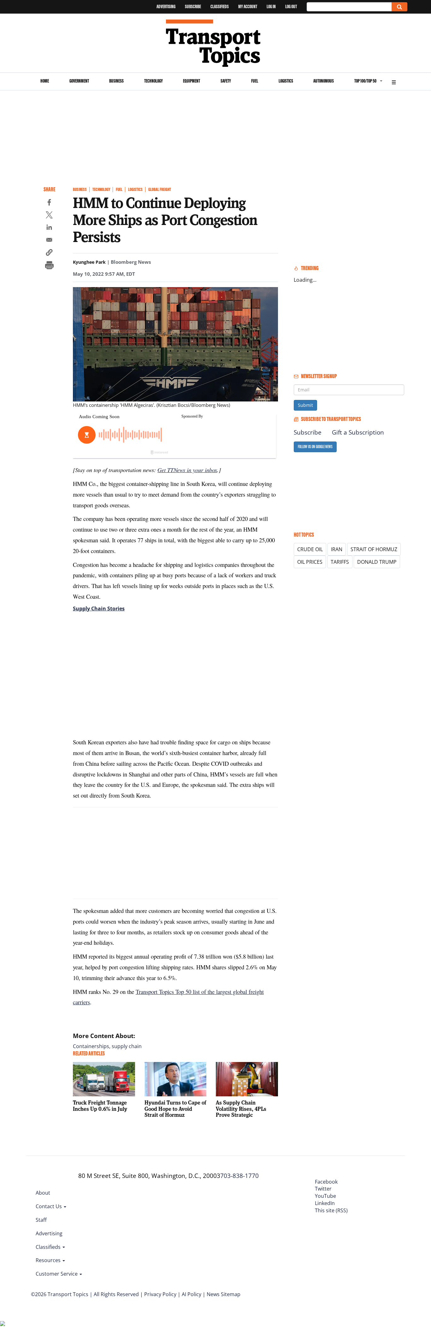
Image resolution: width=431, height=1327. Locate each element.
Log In (271, 6)
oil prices (309, 561)
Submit (305, 405)
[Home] (215, 43)
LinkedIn (325, 1203)
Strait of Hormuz (374, 549)
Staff (41, 1219)
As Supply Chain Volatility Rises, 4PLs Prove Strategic (241, 1109)
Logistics (286, 81)
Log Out (291, 6)
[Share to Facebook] (49, 203)
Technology (153, 81)
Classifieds (219, 6)
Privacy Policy (160, 1294)
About (43, 1192)
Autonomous (323, 81)
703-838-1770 (239, 1176)
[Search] (399, 6)
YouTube (325, 1195)
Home (44, 81)
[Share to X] (49, 216)
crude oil (310, 549)
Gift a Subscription (358, 432)
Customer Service (57, 1273)
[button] (49, 253)
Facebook (326, 1181)
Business (116, 81)
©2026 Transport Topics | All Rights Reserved (85, 1294)
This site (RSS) (331, 1210)
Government (79, 81)
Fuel (254, 81)
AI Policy (191, 1294)
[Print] (49, 266)
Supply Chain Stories (99, 608)
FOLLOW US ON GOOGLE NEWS (315, 446)
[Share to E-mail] (49, 240)
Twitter (323, 1188)
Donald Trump (377, 561)
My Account (247, 6)
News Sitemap (223, 1294)
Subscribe (193, 6)
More (394, 81)
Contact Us (49, 1206)
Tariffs (340, 561)
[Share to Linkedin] (49, 228)
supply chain (127, 1046)
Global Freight (159, 189)
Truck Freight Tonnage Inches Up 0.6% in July (100, 1106)
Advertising (165, 6)
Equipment (191, 81)
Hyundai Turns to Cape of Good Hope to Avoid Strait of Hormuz (175, 1109)
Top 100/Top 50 (365, 81)
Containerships (91, 1046)
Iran (336, 549)
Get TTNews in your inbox (187, 470)
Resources (49, 1260)
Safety (226, 81)
